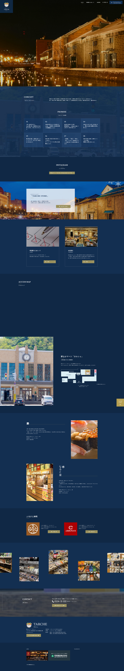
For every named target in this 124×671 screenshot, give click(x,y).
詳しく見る (47, 261)
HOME (82, 2)
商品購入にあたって (90, 2)
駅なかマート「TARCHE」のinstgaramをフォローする (61, 172)
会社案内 (98, 2)
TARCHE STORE (64, 206)
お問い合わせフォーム (58, 605)
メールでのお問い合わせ (33, 635)
